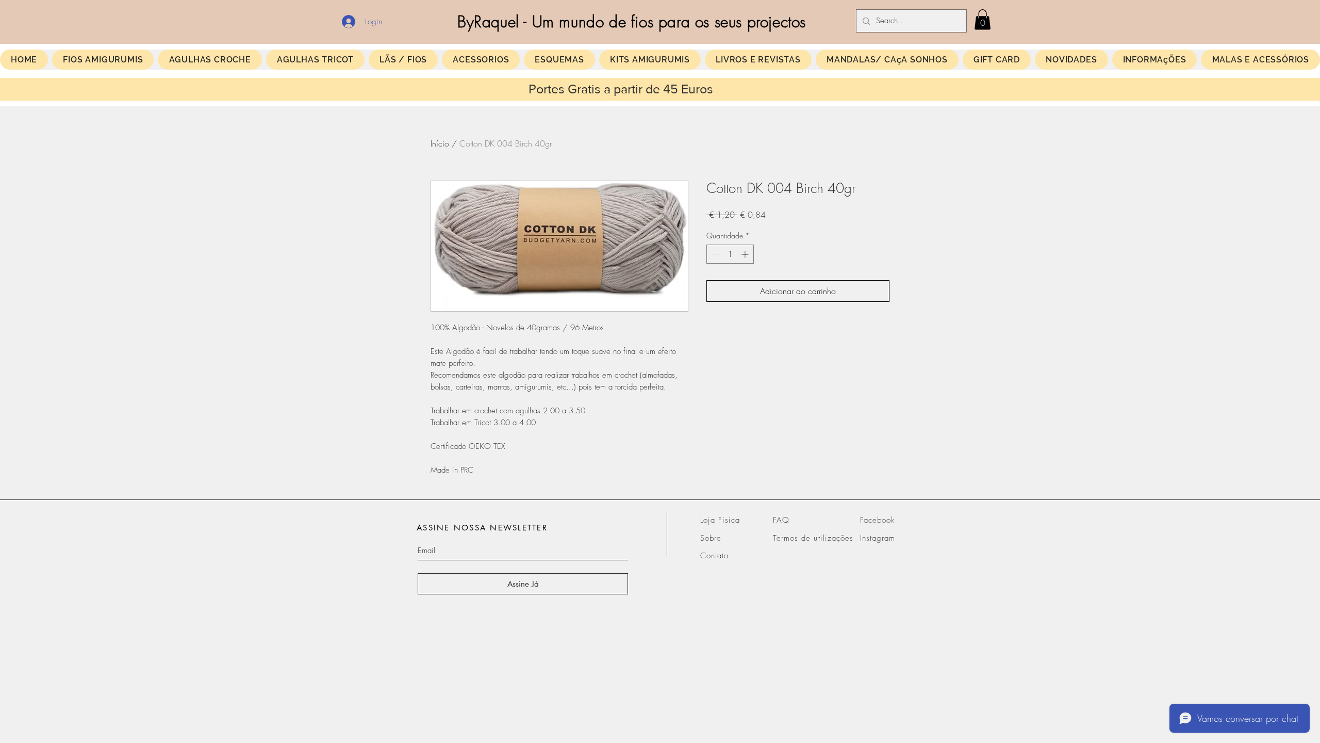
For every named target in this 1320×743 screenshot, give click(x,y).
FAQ (781, 520)
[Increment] (745, 254)
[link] (982, 19)
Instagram (877, 538)
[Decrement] (714, 254)
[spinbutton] (730, 254)
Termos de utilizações (813, 538)
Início (440, 143)
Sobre (710, 538)
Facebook (877, 520)
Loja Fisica (720, 520)
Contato (714, 556)
